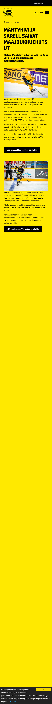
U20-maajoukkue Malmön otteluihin (22, 150)
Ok (43, 690)
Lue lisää (12, 701)
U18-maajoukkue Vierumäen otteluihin (23, 229)
